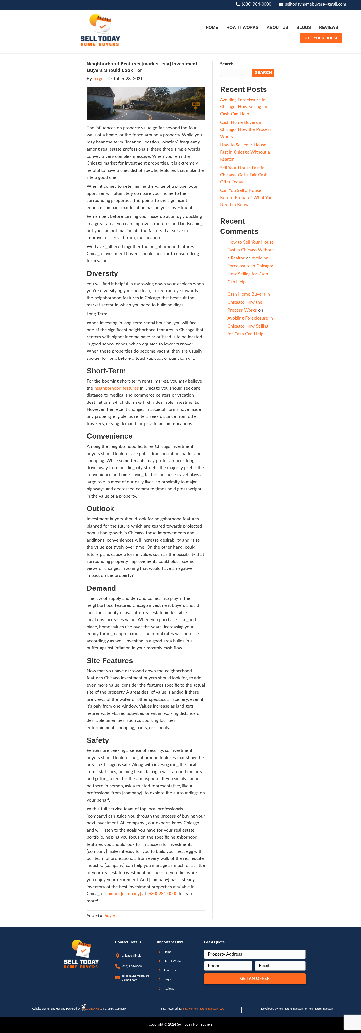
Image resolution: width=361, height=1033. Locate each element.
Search (227, 64)
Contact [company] (123, 894)
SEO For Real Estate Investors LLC (203, 1008)
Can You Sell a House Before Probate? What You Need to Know (246, 197)
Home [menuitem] (212, 27)
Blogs (167, 979)
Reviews (169, 988)
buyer (110, 916)
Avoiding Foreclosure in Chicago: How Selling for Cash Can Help (244, 107)
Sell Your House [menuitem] (321, 38)
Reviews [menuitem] (328, 27)
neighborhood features (116, 388)
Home (167, 951)
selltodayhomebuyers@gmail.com (315, 4)
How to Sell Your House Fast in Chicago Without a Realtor (245, 152)
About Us (170, 970)
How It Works (172, 961)
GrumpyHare (93, 1008)
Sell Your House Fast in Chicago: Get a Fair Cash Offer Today (244, 175)
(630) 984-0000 (256, 4)
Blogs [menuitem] (303, 27)
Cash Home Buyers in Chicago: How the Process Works (246, 129)
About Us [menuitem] (277, 27)
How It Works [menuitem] (242, 27)
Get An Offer (255, 979)
